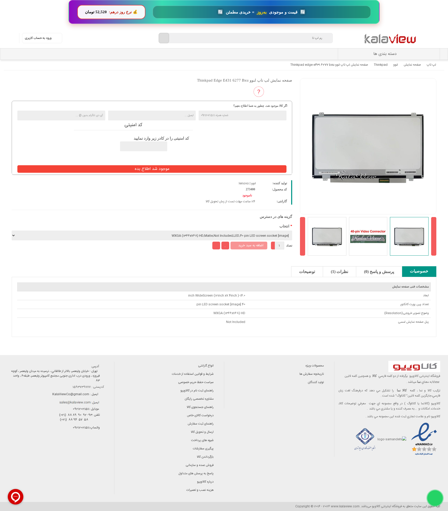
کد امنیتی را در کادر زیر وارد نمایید (161, 138)
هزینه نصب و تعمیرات (200, 490)
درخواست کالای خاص (200, 415)
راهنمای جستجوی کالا (200, 407)
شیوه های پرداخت (202, 440)
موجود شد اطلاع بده (152, 168)
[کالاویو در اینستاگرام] (101, 450)
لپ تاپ (431, 64)
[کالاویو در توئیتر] (55, 450)
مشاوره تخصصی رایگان (199, 398)
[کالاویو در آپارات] (78, 450)
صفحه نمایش (412, 64)
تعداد (289, 245)
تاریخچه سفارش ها (311, 374)
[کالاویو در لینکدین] (66, 450)
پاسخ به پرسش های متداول (196, 473)
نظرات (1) (339, 271)
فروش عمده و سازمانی (200, 465)
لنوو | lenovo (247, 183)
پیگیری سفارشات (203, 448)
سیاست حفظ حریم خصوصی (196, 382)
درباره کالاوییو (205, 481)
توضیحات (307, 271)
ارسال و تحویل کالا (202, 432)
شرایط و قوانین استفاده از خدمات (193, 374)
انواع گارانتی (206, 365)
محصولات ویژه (314, 365)
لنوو (395, 64)
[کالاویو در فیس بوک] (90, 450)
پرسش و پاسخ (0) (379, 271)
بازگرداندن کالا (205, 456)
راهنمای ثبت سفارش (201, 423)
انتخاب (284, 226)
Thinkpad (381, 64)
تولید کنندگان (316, 382)
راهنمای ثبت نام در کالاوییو (197, 390)
